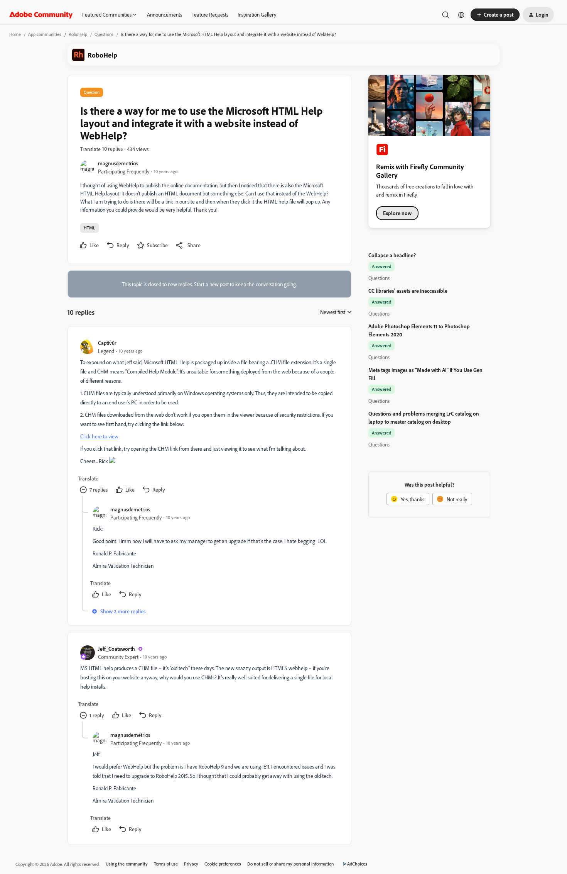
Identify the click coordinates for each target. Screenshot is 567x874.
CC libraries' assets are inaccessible (407, 290)
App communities (44, 34)
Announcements (164, 14)
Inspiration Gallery (257, 14)
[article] (209, 417)
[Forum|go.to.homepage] (41, 14)
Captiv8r (107, 342)
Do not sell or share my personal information (290, 864)
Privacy (191, 864)
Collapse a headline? (392, 255)
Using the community (127, 864)
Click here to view (99, 436)
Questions (103, 34)
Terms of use (166, 864)
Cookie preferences (222, 864)
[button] (495, 14)
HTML (89, 228)
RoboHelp (78, 34)
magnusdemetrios (118, 163)
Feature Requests (209, 14)
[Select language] (461, 14)
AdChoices (357, 864)
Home (15, 34)
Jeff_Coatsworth (116, 648)
